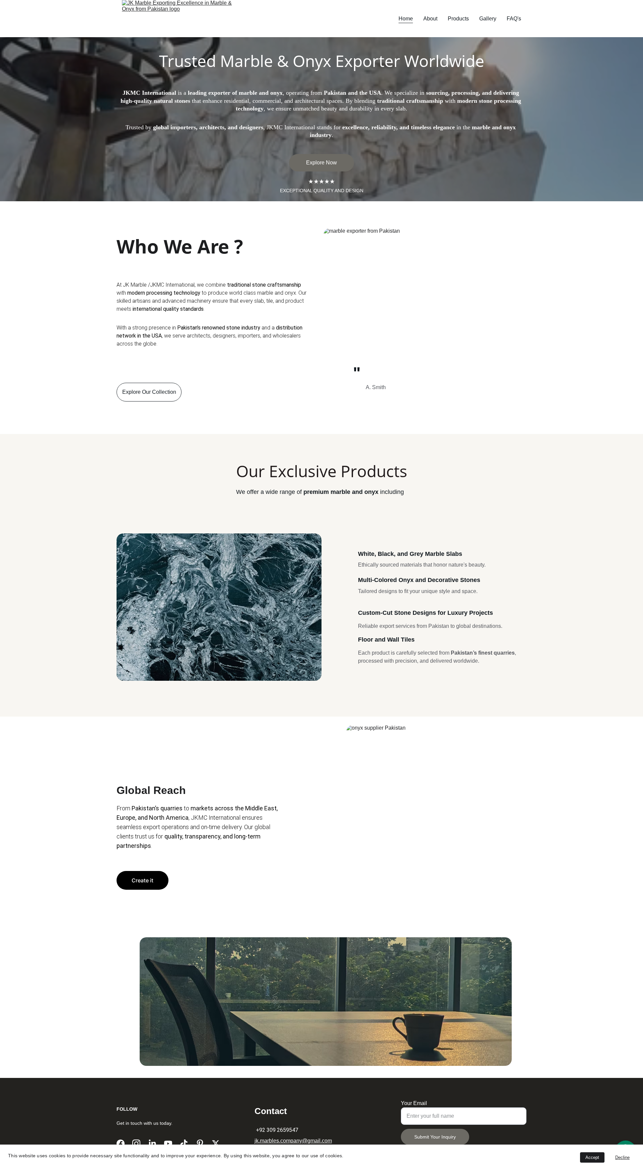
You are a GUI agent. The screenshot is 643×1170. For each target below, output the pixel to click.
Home (406, 18)
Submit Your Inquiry (435, 1137)
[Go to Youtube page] (168, 1144)
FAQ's (514, 18)
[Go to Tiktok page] (184, 1144)
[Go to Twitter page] (216, 1144)
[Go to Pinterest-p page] (200, 1144)
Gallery (487, 18)
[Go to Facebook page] (121, 1144)
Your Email (414, 1103)
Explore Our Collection (149, 392)
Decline (622, 1157)
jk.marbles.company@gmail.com (293, 1141)
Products (458, 18)
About (430, 18)
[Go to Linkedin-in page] (152, 1144)
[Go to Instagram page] (136, 1144)
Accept (592, 1157)
